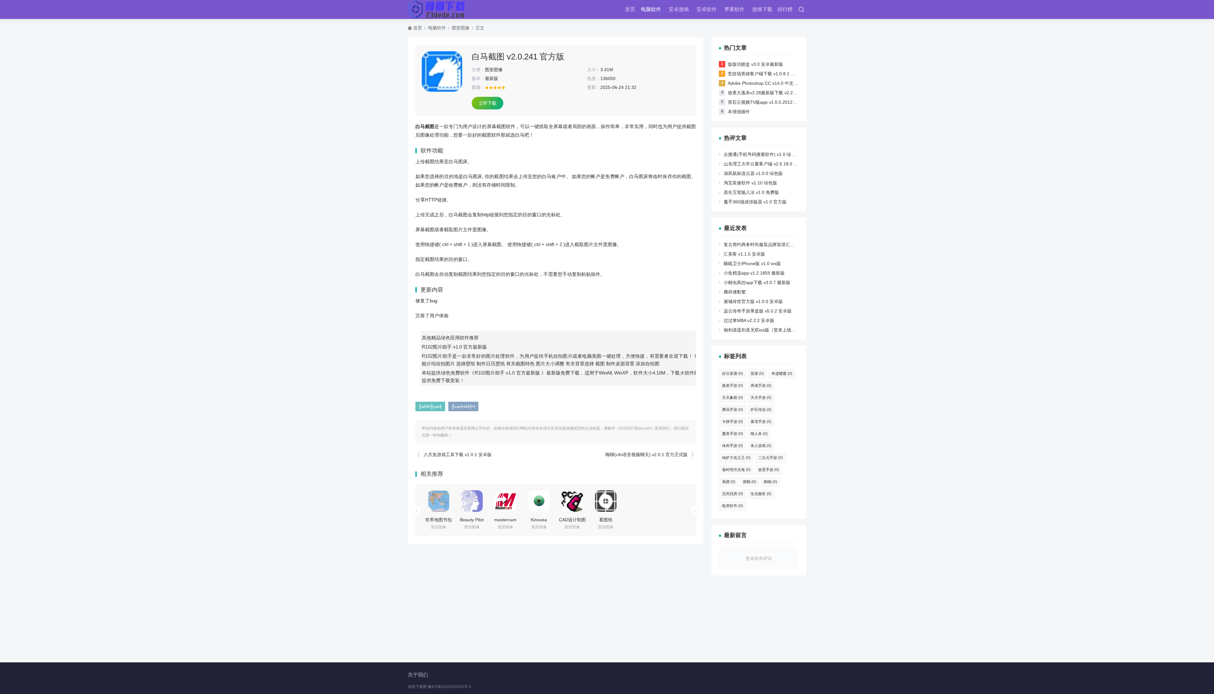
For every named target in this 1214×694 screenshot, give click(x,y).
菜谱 (757, 373)
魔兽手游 (732, 433)
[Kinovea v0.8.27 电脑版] (539, 501)
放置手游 (768, 470)
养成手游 (761, 385)
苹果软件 (734, 9)
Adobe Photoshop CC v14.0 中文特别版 (767, 83)
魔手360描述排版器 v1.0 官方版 (755, 201)
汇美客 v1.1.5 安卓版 (744, 254)
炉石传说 (761, 409)
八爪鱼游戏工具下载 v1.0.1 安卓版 (458, 454)
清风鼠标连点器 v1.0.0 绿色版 (753, 173)
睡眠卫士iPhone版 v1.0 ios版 (752, 263)
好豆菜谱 (732, 373)
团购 (749, 482)
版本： (478, 78)
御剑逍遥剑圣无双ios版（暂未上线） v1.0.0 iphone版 (776, 329)
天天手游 (761, 397)
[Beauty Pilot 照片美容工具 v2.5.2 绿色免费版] (472, 501)
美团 (728, 482)
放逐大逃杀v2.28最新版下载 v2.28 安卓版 (769, 92)
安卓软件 (706, 9)
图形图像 (460, 27)
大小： (593, 69)
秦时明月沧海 (736, 470)
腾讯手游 (732, 409)
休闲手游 (732, 445)
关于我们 (418, 675)
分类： (478, 69)
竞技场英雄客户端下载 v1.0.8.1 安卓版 (766, 73)
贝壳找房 (732, 494)
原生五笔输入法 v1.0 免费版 (751, 192)
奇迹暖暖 (781, 373)
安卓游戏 (679, 9)
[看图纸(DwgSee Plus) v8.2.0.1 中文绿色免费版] (605, 501)
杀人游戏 (761, 445)
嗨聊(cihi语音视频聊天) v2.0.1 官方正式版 (646, 454)
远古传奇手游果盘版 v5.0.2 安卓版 (758, 310)
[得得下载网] (437, 9)
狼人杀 (759, 433)
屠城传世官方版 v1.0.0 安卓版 (753, 301)
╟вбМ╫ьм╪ (430, 406)
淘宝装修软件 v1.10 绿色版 (750, 182)
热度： (593, 78)
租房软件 (732, 506)
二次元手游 (770, 457)
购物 (770, 482)
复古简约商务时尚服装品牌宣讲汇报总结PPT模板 (772, 244)
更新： (593, 87)
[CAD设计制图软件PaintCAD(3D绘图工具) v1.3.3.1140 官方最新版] (572, 501)
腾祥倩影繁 (735, 291)
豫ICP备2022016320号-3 (449, 687)
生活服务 (761, 494)
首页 (630, 9)
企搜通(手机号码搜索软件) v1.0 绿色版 (762, 154)
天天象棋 (732, 397)
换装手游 (732, 385)
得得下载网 (417, 687)
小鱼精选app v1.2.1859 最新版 (754, 273)
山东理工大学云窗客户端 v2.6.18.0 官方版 (765, 163)
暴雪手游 (761, 421)
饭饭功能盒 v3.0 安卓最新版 (755, 64)
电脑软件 (651, 9)
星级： (478, 87)
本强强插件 (739, 111)
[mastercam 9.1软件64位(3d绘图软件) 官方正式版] (505, 501)
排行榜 (785, 9)
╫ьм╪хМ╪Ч (463, 406)
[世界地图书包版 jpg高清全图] (438, 501)
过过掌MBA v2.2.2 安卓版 (749, 320)
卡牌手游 (732, 421)
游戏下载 (762, 9)
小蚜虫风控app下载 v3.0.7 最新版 (757, 282)
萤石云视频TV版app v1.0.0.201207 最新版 (770, 102)
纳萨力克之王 (736, 457)
